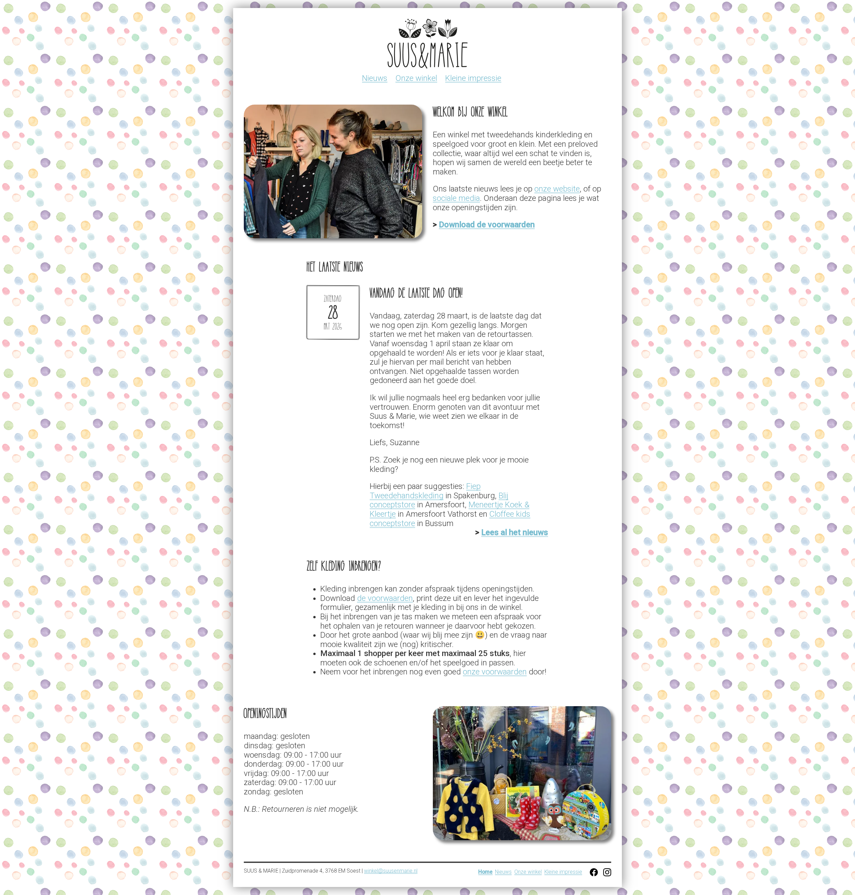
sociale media (456, 198)
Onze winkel (416, 78)
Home (485, 872)
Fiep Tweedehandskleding (425, 491)
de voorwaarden (385, 598)
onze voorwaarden (495, 671)
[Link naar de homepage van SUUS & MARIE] (427, 44)
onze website (557, 189)
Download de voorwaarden (487, 224)
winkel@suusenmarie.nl (390, 871)
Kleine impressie (473, 78)
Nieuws (374, 78)
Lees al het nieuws (514, 532)
